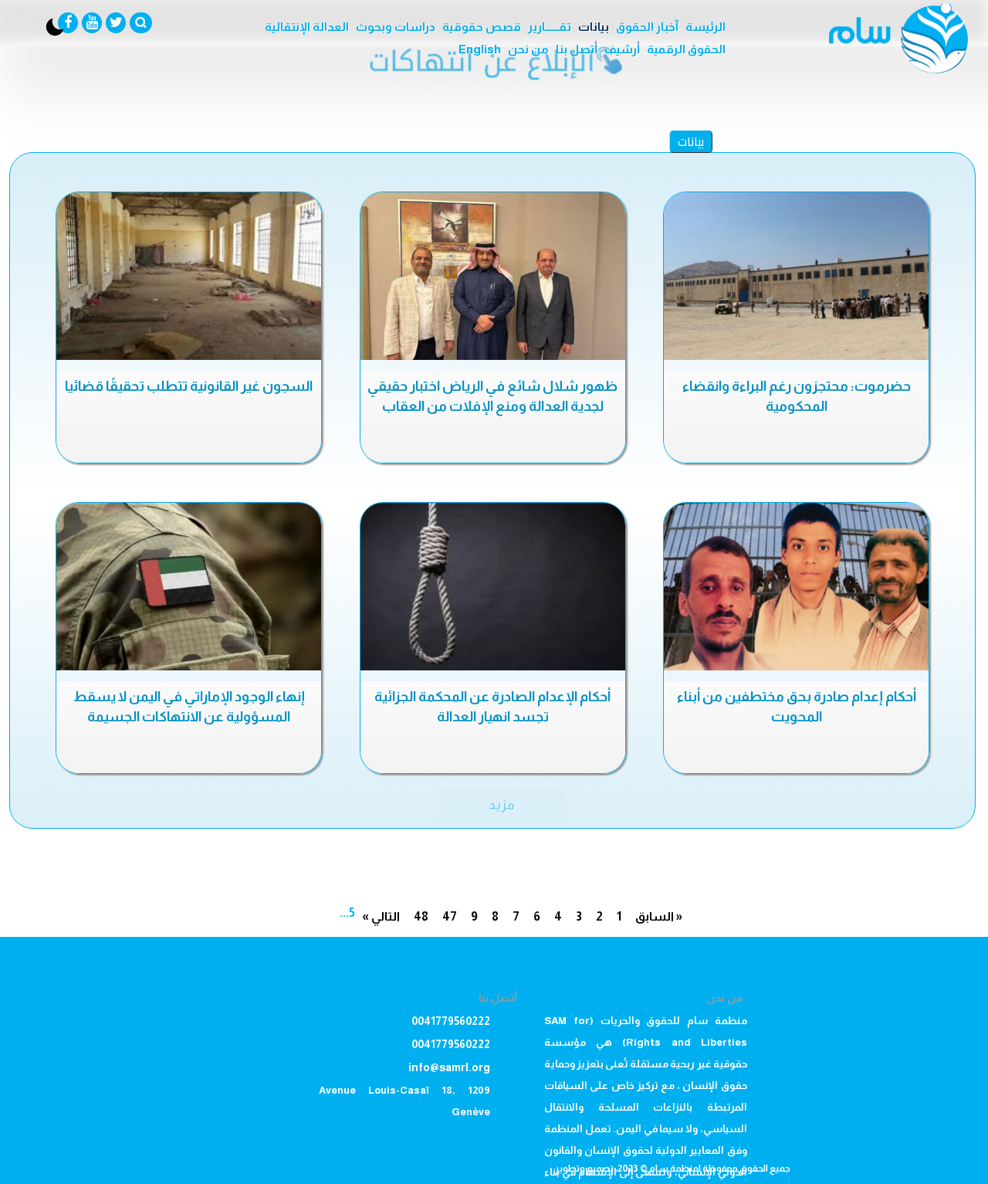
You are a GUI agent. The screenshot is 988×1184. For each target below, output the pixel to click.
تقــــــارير (549, 26)
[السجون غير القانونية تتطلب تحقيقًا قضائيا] (188, 276)
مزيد (502, 805)
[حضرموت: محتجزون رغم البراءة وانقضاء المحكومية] (796, 276)
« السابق (658, 916)
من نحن (528, 49)
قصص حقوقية (481, 26)
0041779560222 (450, 1021)
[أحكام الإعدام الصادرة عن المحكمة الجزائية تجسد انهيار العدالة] (492, 586)
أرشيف (622, 49)
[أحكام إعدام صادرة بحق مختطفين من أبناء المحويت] (796, 586)
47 (449, 916)
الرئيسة (705, 26)
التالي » (381, 916)
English (479, 49)
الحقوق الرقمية (686, 49)
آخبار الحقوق (647, 26)
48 (421, 916)
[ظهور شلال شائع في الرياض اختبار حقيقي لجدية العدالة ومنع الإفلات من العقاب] (492, 276)
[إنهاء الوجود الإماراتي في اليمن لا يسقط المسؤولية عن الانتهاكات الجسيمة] (188, 586)
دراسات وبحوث (395, 26)
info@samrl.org (449, 1067)
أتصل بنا (576, 49)
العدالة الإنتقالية (307, 26)
